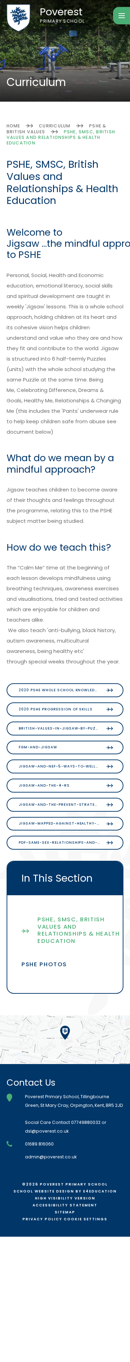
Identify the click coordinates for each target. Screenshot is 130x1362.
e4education (100, 1191)
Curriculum (54, 126)
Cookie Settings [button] (85, 1219)
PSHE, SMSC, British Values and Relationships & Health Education (61, 137)
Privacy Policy (42, 1219)
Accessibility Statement (65, 1205)
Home (13, 126)
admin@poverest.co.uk (51, 1157)
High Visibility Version (65, 1198)
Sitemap (65, 1212)
